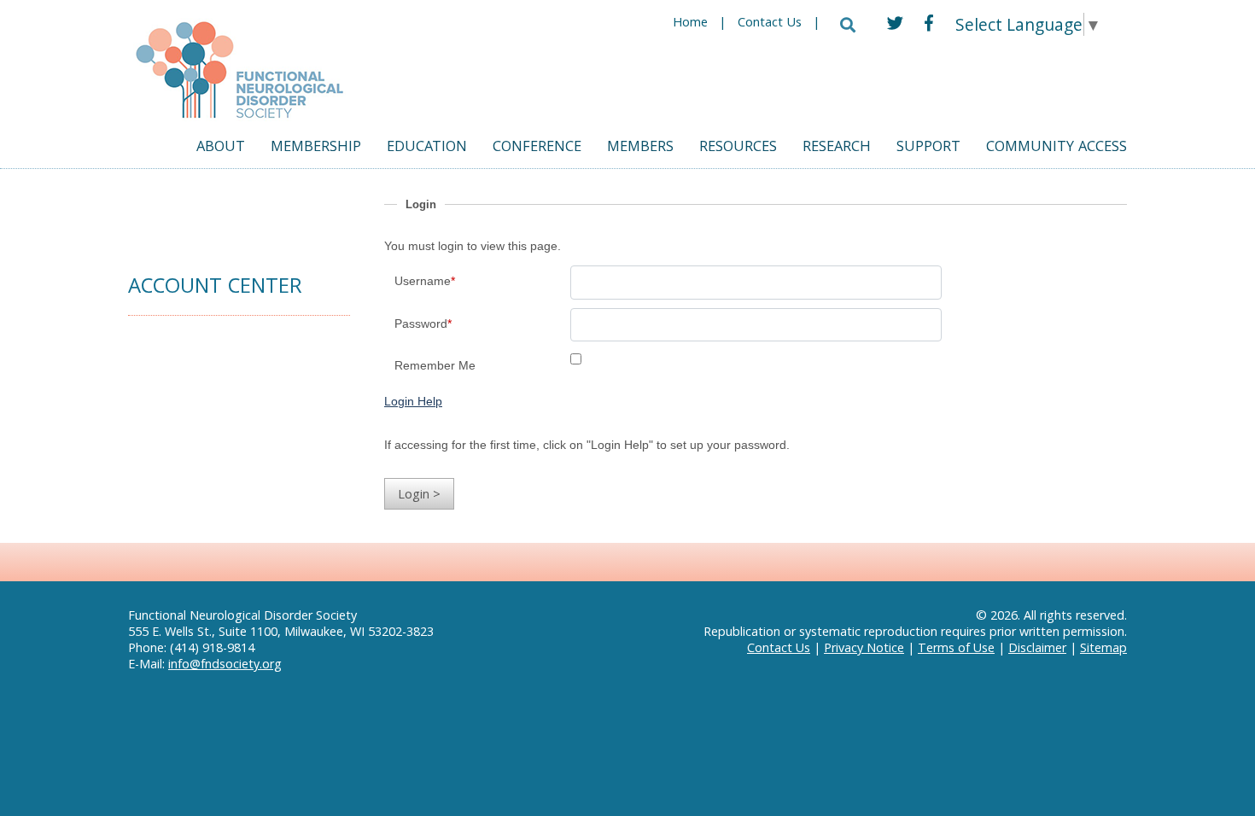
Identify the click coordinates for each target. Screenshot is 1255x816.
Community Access (1056, 148)
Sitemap (1103, 647)
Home (690, 24)
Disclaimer (1037, 647)
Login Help (413, 401)
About (220, 148)
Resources (738, 148)
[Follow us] (895, 23)
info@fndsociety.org (225, 664)
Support (928, 148)
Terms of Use (956, 647)
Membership (316, 148)
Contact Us (770, 24)
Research (837, 148)
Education (427, 148)
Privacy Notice (864, 647)
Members (640, 148)
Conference (537, 148)
